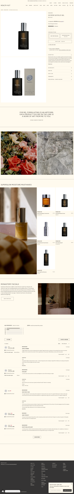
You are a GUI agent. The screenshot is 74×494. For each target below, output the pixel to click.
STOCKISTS (33, 481)
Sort (59, 343)
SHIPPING (43, 474)
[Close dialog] (71, 484)
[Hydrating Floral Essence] (46, 257)
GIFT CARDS (43, 480)
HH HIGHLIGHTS (51, 67)
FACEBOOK (54, 466)
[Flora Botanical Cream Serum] (46, 228)
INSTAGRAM (54, 465)
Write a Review (65, 340)
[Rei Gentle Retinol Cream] (64, 199)
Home (2, 9)
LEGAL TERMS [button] (64, 464)
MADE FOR (50, 70)
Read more (50, 64)
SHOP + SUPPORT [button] (43, 464)
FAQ (42, 473)
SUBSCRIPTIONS (44, 476)
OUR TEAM (32, 471)
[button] (30, 5)
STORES (32, 466)
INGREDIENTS (50, 76)
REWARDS (43, 471)
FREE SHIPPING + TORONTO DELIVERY (55, 79)
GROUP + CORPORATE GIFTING (43, 483)
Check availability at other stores (65, 49)
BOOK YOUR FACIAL (7, 298)
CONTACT (43, 466)
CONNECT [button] (54, 463)
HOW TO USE (50, 73)
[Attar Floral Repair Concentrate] (46, 199)
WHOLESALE (33, 476)
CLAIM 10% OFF (67, 490)
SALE (42, 486)
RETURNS (43, 478)
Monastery (6, 9)
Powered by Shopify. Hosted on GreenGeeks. (18, 491)
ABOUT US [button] (32, 463)
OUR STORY (33, 465)
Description (50, 54)
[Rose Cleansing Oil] (64, 228)
